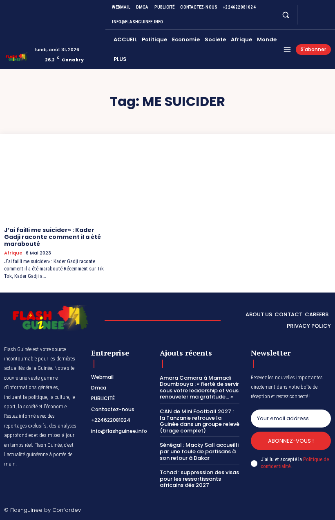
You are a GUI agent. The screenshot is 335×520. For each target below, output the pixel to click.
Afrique (13, 253)
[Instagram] (316, 10)
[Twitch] (303, 511)
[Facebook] (306, 10)
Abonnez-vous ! (291, 441)
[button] (285, 14)
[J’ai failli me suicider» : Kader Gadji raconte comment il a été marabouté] (57, 183)
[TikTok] (289, 511)
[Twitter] (326, 10)
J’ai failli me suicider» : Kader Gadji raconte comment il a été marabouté (52, 237)
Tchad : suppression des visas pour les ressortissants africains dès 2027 (199, 478)
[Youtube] (306, 20)
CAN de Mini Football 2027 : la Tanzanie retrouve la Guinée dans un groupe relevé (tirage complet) (199, 420)
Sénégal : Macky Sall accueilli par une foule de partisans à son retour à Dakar (199, 451)
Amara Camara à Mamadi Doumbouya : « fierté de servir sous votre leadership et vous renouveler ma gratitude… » (199, 387)
